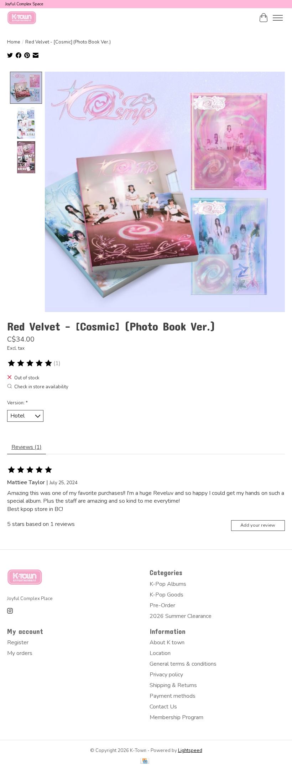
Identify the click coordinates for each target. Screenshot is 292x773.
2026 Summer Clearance (181, 616)
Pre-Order (162, 605)
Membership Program (176, 717)
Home (13, 42)
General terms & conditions (183, 664)
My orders (19, 653)
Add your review (257, 525)
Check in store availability (41, 387)
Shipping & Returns (173, 685)
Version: (17, 403)
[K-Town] (22, 17)
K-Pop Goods (166, 595)
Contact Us (163, 707)
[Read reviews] (30, 363)
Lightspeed (190, 750)
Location (160, 653)
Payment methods (172, 696)
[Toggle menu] (278, 18)
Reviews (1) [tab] (26, 447)
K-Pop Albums (168, 584)
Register (17, 642)
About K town (167, 642)
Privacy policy (166, 675)
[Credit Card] (144, 762)
